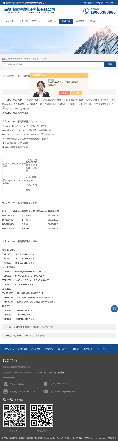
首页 (18, 76)
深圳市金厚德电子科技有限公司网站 (30, 2)
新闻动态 (49, 348)
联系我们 (110, 2)
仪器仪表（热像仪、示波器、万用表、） (32, 58)
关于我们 (24, 21)
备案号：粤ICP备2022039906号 (79, 438)
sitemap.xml (100, 438)
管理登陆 (112, 438)
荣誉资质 (75, 348)
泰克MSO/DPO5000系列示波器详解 (29, 335)
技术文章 (66, 21)
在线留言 (99, 2)
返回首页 (88, 2)
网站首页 (9, 21)
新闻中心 (52, 21)
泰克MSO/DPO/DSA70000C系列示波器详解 (33, 327)
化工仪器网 (59, 372)
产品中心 (36, 21)
